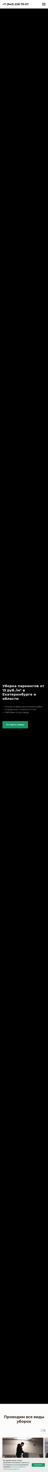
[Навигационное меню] (44, 4)
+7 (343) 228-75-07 (15, 4)
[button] (15, 724)
